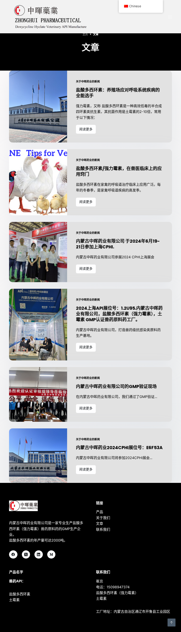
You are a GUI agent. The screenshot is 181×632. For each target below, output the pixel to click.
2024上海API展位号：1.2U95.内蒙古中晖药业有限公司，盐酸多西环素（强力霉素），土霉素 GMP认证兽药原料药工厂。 (119, 314)
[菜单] (170, 17)
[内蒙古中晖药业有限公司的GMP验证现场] (38, 394)
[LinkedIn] (38, 554)
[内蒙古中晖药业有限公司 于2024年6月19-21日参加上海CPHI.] (38, 252)
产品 (99, 512)
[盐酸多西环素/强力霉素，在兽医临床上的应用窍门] (38, 182)
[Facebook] (13, 554)
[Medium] (51, 554)
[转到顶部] (171, 622)
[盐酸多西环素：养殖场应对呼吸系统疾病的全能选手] (38, 107)
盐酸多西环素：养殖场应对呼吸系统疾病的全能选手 (118, 93)
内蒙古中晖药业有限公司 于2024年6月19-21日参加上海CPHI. (118, 244)
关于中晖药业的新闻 (88, 81)
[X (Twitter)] (26, 554)
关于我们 (103, 518)
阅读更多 (85, 130)
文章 (99, 523)
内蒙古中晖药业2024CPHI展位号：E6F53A (119, 447)
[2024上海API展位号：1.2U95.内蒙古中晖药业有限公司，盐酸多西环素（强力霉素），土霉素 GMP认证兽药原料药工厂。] (38, 325)
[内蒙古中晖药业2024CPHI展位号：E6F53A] (38, 455)
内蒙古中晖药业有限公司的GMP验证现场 (116, 386)
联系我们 (103, 529)
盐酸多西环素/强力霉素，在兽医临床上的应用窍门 (119, 171)
